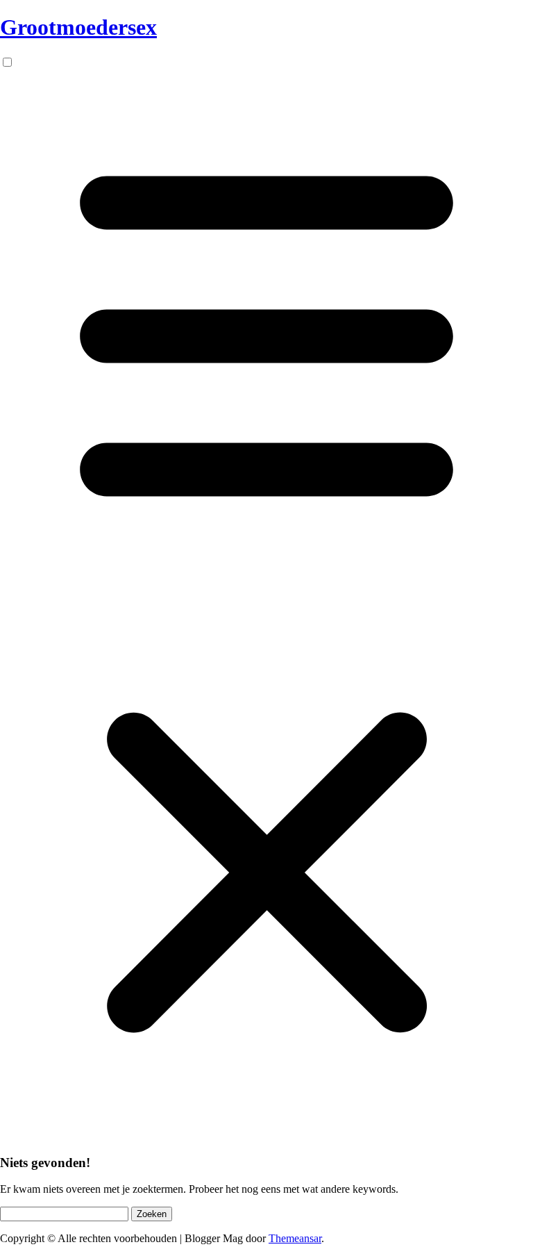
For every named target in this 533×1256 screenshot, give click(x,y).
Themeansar (295, 1238)
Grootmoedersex (78, 27)
